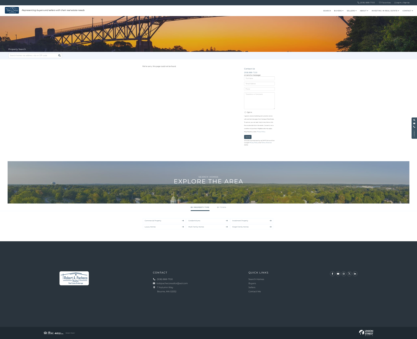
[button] (59, 55)
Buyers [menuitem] (338, 11)
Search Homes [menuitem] (256, 279)
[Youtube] (338, 273)
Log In (398, 3)
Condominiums (194, 221)
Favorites (386, 3)
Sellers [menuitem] (351, 11)
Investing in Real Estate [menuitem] (385, 11)
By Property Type (200, 207)
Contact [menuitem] (407, 11)
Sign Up (406, 3)
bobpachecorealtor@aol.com (172, 283)
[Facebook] (332, 273)
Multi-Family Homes (196, 227)
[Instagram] (343, 273)
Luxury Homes (150, 227)
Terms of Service (266, 143)
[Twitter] (349, 273)
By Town (221, 207)
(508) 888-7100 (367, 3)
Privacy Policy (261, 132)
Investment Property (240, 221)
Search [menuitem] (327, 11)
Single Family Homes (240, 227)
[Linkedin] (355, 273)
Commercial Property (153, 221)
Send (248, 137)
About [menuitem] (363, 11)
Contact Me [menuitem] (254, 291)
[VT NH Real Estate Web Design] (366, 333)
